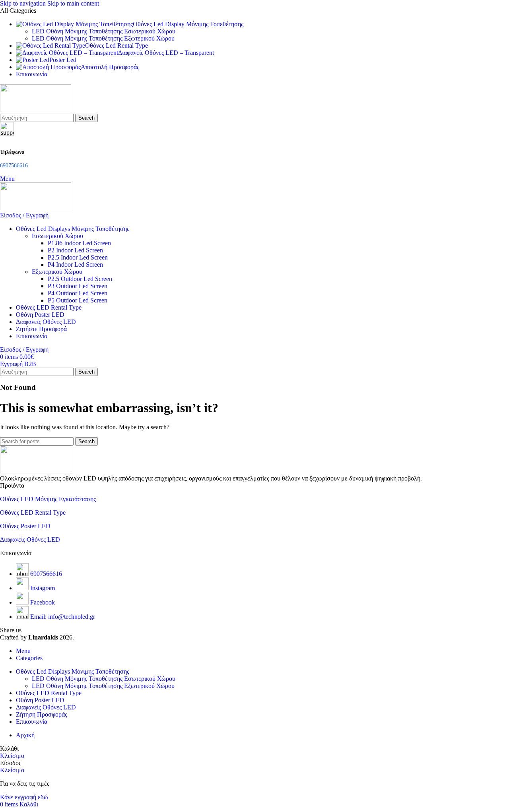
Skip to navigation (23, 3)
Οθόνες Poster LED (25, 526)
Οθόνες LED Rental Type (33, 512)
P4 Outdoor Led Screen (77, 293)
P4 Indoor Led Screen (75, 264)
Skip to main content (73, 3)
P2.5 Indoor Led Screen (78, 257)
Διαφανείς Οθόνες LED (30, 539)
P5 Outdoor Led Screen (77, 300)
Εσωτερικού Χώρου (57, 236)
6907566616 (46, 573)
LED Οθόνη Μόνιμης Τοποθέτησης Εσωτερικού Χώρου (103, 31)
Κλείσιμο (12, 755)
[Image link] (35, 471)
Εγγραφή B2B (18, 363)
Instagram (42, 588)
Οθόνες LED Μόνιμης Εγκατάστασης (48, 499)
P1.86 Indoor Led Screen (79, 243)
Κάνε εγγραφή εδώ (24, 797)
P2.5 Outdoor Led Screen (80, 278)
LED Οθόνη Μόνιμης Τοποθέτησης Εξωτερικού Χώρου (103, 38)
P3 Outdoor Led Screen (77, 286)
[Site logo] (35, 110)
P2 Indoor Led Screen (75, 250)
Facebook (42, 602)
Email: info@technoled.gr (62, 616)
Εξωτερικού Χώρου (57, 271)
